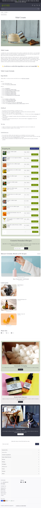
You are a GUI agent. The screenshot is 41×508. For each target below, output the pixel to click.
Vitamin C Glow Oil (21, 313)
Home (2, 12)
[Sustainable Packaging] (20, 353)
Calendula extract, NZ (11, 101)
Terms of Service (3, 492)
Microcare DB (19, 102)
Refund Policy (3, 489)
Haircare (8, 296)
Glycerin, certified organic (11, 84)
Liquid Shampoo (20, 284)
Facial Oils (9, 310)
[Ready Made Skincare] (20, 384)
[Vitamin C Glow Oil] (9, 319)
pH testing (36, 114)
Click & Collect (20, 434)
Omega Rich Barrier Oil (21, 299)
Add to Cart (35, 154)
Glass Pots (30, 118)
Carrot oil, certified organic (11, 100)
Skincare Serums (21, 276)
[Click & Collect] (20, 417)
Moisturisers (3, 14)
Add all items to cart (34, 148)
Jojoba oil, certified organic (11, 91)
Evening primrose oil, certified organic (13, 90)
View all (38, 253)
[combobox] (20, 9)
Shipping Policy (3, 488)
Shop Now (20, 401)
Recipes (6, 12)
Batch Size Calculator (25, 78)
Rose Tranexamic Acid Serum (21, 279)
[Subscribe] (26, 248)
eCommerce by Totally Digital (21, 505)
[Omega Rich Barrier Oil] (9, 305)
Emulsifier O (8, 88)
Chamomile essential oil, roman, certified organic (16, 103)
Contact (2, 495)
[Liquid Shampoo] (9, 290)
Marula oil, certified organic (11, 94)
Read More (20, 369)
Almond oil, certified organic (11, 89)
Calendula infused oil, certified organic (13, 95)
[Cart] (37, 5)
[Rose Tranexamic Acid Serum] (21, 266)
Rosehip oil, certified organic (11, 92)
